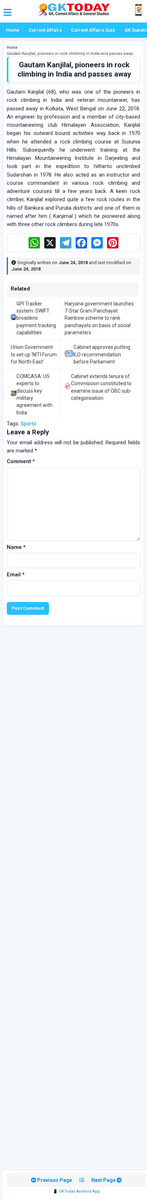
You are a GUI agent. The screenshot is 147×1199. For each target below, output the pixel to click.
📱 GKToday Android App (76, 1191)
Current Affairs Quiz (93, 30)
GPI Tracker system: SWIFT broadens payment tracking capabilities (36, 318)
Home (12, 30)
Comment (21, 461)
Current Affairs (45, 30)
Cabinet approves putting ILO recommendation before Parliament (102, 354)
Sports (28, 423)
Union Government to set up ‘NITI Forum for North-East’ (34, 354)
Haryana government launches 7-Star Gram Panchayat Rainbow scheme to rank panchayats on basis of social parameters (99, 318)
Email (16, 574)
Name (16, 547)
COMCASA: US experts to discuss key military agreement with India (34, 394)
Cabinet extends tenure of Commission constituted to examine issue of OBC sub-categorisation (101, 387)
